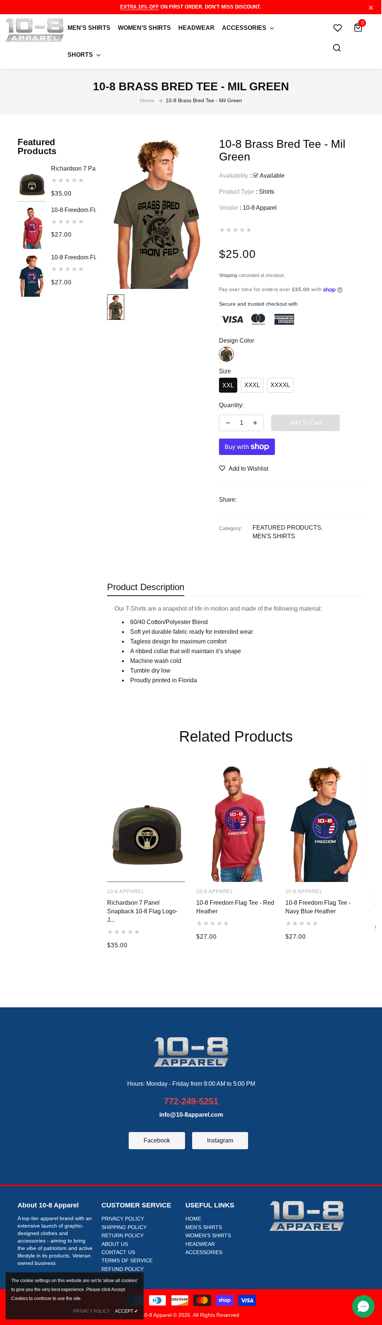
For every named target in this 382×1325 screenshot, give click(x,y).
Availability (233, 175)
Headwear (200, 1244)
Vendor (228, 208)
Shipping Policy (124, 1227)
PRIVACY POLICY (91, 1311)
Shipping (228, 275)
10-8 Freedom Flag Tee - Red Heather (73, 210)
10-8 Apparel (260, 208)
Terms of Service (127, 1260)
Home (193, 1219)
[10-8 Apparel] (191, 1051)
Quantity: (231, 405)
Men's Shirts (274, 536)
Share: (228, 499)
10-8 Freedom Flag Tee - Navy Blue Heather (73, 257)
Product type (236, 191)
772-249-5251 (191, 1101)
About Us (114, 1244)
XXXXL (280, 385)
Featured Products (287, 527)
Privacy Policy (122, 1219)
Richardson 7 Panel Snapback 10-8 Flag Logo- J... (142, 911)
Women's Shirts (208, 1235)
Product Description (145, 587)
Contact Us (118, 1252)
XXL (228, 385)
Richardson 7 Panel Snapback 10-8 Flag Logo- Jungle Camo (73, 168)
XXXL (252, 385)
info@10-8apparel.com (191, 1115)
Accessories (203, 1252)
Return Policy (122, 1235)
